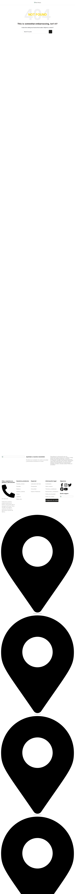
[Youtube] (66, 489)
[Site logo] (37, 2)
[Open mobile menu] (1, 2)
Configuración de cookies (51, 500)
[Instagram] (66, 485)
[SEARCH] (50, 31)
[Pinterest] (62, 489)
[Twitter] (70, 485)
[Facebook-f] (62, 485)
